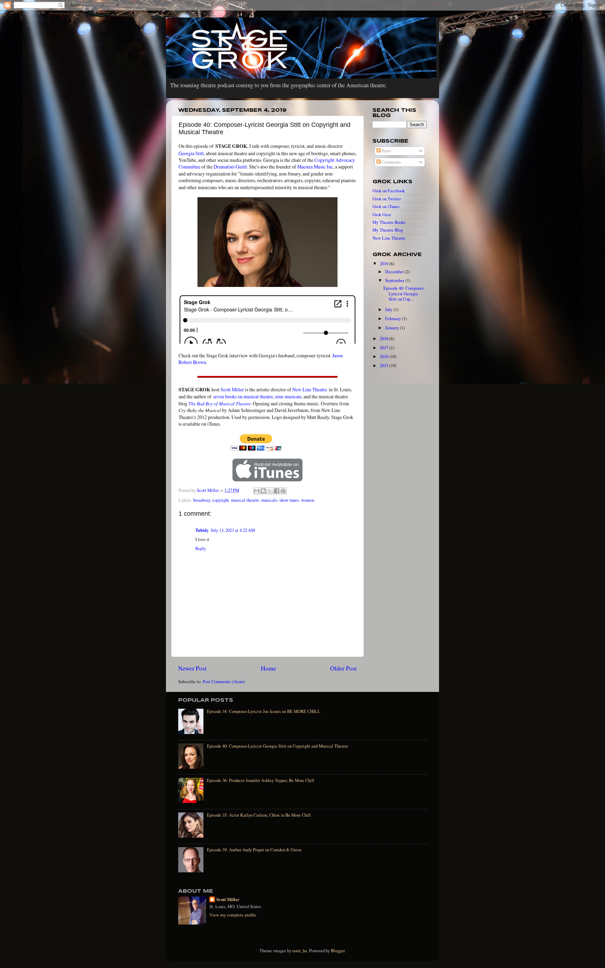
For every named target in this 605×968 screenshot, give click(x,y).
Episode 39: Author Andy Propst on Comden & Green (254, 850)
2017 (384, 348)
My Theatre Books (389, 222)
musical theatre (245, 500)
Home (268, 668)
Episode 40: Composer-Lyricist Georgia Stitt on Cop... (403, 293)
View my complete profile (232, 915)
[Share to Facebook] (276, 490)
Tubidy (202, 530)
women (307, 500)
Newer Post (192, 668)
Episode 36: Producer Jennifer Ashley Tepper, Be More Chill (260, 780)
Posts (386, 151)
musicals (269, 500)
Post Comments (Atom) (224, 682)
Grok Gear (382, 215)
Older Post (343, 668)
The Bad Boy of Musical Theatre (219, 403)
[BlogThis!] (263, 490)
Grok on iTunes (386, 207)
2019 (384, 264)
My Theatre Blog (388, 230)
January (392, 328)
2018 (384, 339)
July (389, 310)
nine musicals (288, 396)
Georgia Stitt (191, 153)
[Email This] (256, 490)
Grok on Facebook (389, 191)
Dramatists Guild (230, 166)
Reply (200, 548)
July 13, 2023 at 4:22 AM (233, 530)
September (395, 280)
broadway (201, 500)
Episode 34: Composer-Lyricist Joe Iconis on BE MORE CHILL (263, 711)
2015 (384, 366)
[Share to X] (269, 490)
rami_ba (299, 951)
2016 (384, 356)
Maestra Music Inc (315, 166)
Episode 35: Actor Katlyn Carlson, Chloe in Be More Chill (259, 815)
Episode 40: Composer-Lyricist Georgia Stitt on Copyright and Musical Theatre (277, 746)
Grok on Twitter (387, 199)
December (395, 272)
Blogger (338, 951)
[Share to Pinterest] (283, 490)
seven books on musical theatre (243, 396)
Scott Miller (232, 389)
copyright (220, 500)
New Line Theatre (309, 389)
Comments (391, 162)
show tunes (289, 500)
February (393, 319)
